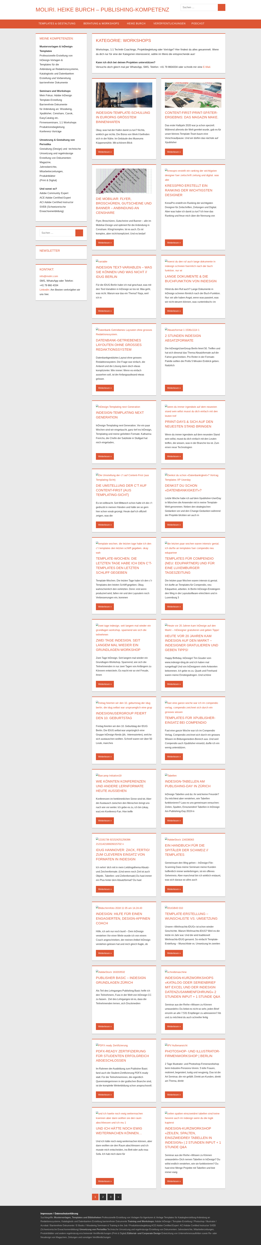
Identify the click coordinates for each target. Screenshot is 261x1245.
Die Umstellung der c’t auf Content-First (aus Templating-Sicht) (121, 490)
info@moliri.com (49, 276)
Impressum (46, 1213)
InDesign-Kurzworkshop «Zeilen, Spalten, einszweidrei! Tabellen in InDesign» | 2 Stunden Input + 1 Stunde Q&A (193, 1138)
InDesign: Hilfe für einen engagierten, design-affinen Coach (123, 918)
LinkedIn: (45, 289)
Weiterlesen (104, 152)
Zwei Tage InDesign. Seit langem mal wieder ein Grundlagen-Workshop (118, 645)
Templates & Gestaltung (57, 23)
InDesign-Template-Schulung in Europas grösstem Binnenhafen (123, 117)
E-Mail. (207, 67)
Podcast (198, 23)
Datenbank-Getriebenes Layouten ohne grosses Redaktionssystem (119, 345)
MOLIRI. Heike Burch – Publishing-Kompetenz (102, 10)
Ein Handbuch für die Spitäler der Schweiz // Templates (186, 850)
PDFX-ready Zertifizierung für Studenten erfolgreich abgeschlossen (122, 1055)
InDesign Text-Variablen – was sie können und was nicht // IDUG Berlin (124, 272)
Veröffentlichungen (169, 23)
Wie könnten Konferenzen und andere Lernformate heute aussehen (121, 786)
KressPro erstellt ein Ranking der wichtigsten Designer (188, 190)
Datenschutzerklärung (66, 1213)
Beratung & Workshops (101, 23)
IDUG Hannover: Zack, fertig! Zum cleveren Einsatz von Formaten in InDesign (123, 854)
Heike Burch (136, 23)
